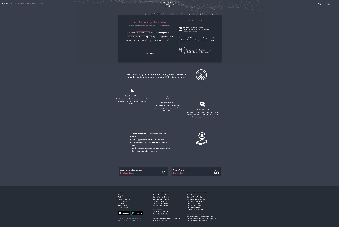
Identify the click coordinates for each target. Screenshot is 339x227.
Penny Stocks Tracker (161, 214)
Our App (121, 203)
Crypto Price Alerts (160, 195)
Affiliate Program (124, 199)
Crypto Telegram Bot (194, 205)
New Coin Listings (193, 195)
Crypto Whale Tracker (195, 197)
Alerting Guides (123, 205)
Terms (120, 208)
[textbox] (143, 33)
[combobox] (143, 32)
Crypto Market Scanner (161, 199)
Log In (320, 4)
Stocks (215, 14)
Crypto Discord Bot (194, 208)
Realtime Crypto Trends (195, 201)
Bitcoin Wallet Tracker (195, 210)
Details (191, 21)
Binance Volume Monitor (161, 205)
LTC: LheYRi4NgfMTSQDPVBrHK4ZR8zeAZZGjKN (199, 220)
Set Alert (150, 53)
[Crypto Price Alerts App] (169, 4)
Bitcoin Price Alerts (160, 201)
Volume (174, 14)
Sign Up (330, 4)
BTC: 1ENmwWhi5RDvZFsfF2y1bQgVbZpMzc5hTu (199, 216)
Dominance (205, 14)
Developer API (123, 201)
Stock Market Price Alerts (162, 212)
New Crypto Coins (193, 203)
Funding (183, 14)
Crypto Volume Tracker (161, 197)
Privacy (126, 208)
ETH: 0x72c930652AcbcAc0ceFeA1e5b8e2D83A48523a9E (201, 218)
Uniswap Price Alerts (160, 203)
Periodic (165, 14)
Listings (202, 199)
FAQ (119, 197)
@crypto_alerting (161, 220)
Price (148, 14)
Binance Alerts (192, 199)
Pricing (120, 195)
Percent (156, 14)
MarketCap (194, 14)
